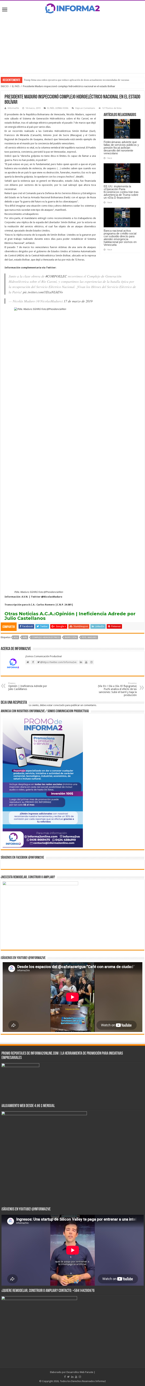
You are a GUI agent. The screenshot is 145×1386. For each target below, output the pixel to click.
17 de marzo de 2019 (78, 301)
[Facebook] (65, 1376)
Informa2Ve (13, 108)
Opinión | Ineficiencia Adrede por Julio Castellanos (70, 616)
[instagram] (79, 1376)
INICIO (5, 86)
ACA (16, 637)
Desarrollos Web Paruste (79, 1372)
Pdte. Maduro (89, 637)
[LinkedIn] (72, 1376)
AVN (25, 637)
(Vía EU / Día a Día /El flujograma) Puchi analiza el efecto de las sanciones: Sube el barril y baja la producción (117, 689)
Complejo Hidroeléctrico (46, 637)
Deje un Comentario (85, 108)
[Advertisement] (72, 43)
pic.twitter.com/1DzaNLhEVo (43, 292)
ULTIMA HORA (61, 108)
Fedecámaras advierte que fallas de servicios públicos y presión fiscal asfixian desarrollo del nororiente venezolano (121, 147)
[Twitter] (68, 1376)
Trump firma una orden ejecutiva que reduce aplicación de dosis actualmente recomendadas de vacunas (76, 79)
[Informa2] (72, 7)
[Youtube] (76, 1376)
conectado (59, 705)
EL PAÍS (16, 86)
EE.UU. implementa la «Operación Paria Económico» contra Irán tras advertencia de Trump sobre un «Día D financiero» (121, 192)
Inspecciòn (71, 637)
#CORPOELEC (56, 276)
